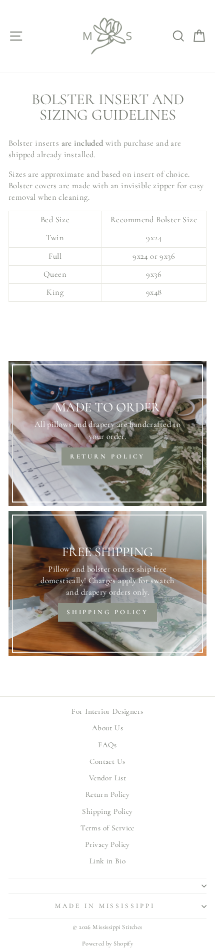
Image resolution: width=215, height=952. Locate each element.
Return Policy (108, 794)
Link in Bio (108, 860)
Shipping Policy (107, 811)
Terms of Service (107, 827)
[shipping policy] (107, 583)
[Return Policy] (107, 433)
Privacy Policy (107, 844)
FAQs (107, 744)
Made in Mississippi (105, 906)
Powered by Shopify (107, 943)
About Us (107, 727)
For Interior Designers (107, 711)
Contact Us (107, 761)
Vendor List (107, 777)
